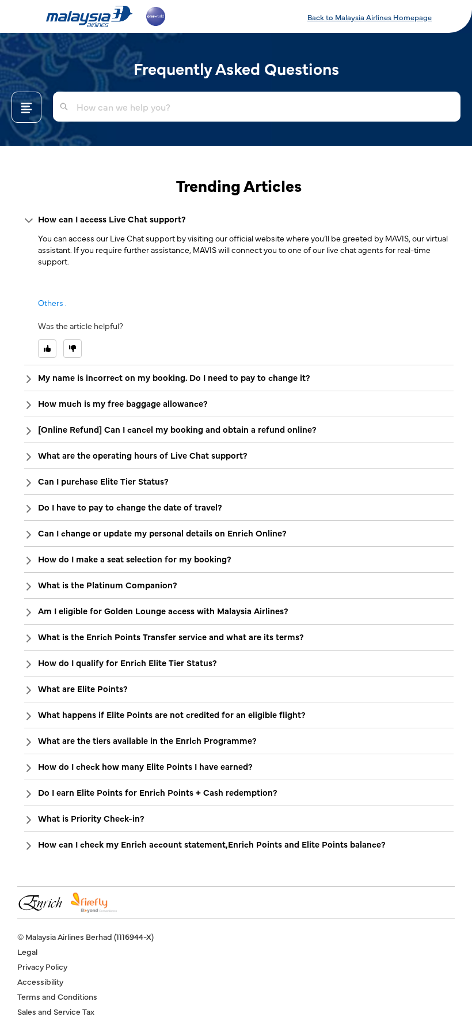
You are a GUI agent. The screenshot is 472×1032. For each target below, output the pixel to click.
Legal (27, 951)
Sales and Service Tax (55, 1011)
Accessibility (40, 981)
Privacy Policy (42, 966)
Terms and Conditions (57, 996)
